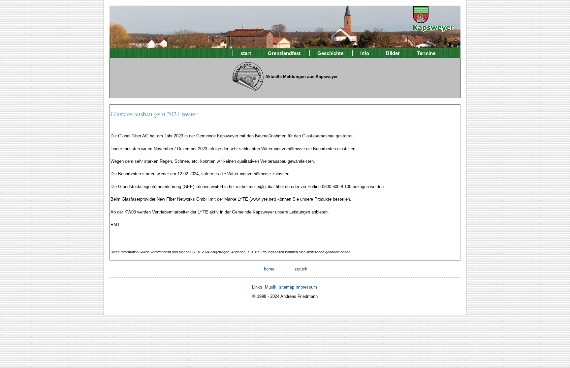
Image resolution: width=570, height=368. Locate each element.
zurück (301, 269)
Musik (270, 287)
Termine (426, 53)
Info (364, 53)
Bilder (393, 53)
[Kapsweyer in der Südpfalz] (433, 27)
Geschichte (330, 53)
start (245, 53)
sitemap (286, 287)
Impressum (306, 287)
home (269, 269)
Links (257, 287)
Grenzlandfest (284, 53)
